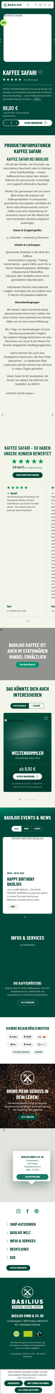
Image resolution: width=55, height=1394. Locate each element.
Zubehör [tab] (36, 706)
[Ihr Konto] (49, 5)
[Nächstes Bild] (52, 414)
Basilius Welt (20, 1232)
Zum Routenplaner (32, 1177)
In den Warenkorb (33, 122)
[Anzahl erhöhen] (16, 123)
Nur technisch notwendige (38, 1383)
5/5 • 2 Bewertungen (31, 80)
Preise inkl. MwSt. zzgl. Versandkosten (16, 113)
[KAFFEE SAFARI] (27, 38)
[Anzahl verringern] (5, 123)
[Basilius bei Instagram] (18, 1211)
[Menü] (28, 5)
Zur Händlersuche (27, 664)
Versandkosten (15, 1345)
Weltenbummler (28, 753)
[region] (27, 40)
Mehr (37, 99)
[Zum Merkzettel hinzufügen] (40, 72)
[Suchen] (36, 5)
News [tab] (26, 828)
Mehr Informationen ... (27, 1378)
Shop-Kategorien (23, 1224)
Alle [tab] (16, 828)
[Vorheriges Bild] (2, 414)
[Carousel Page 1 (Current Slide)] (19, 799)
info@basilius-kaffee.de (32, 1166)
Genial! (13, 493)
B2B (12, 1257)
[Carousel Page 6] (32, 799)
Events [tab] (37, 828)
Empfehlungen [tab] (19, 706)
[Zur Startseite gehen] (12, 5)
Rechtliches (19, 1249)
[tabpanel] (27, 877)
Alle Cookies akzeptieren (28, 1390)
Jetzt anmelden (27, 1117)
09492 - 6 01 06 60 (32, 1169)
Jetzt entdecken (27, 1002)
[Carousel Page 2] (22, 799)
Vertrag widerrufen (18, 1268)
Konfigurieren (13, 1383)
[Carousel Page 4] (27, 799)
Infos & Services (22, 1241)
